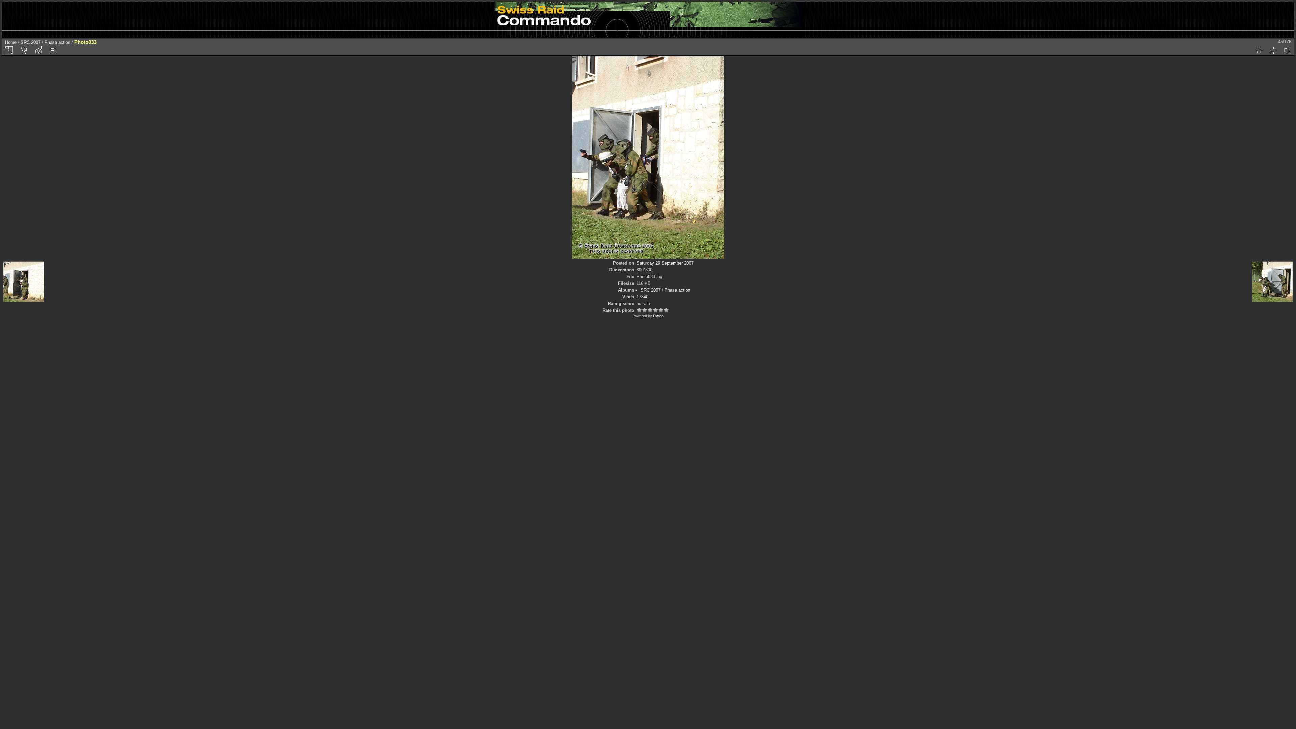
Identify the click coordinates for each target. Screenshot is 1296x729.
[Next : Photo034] (1287, 50)
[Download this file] (53, 50)
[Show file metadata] (38, 50)
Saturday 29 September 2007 (665, 263)
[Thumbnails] (1259, 50)
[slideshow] (24, 50)
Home (11, 42)
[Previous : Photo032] (1273, 50)
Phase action (57, 42)
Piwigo (658, 316)
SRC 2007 (30, 42)
